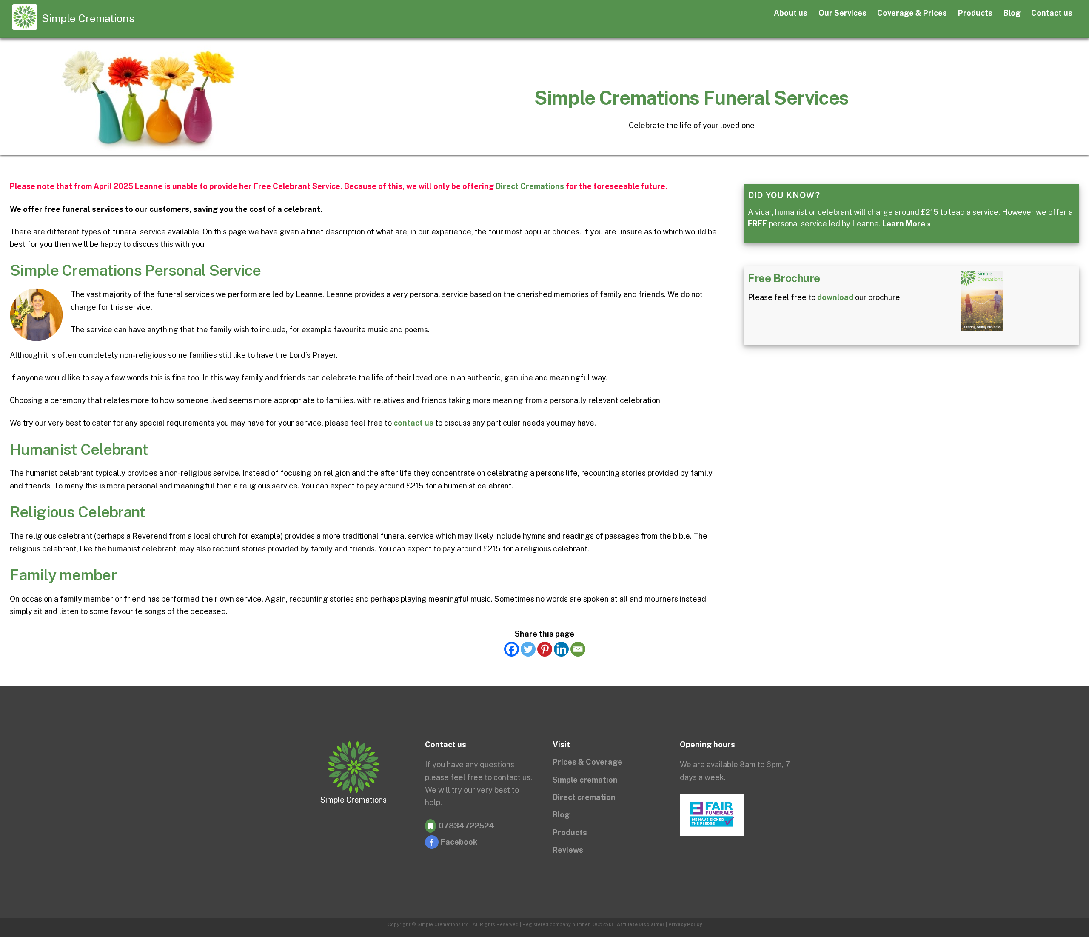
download (835, 297)
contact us (413, 422)
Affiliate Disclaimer (640, 924)
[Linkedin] (561, 649)
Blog (1012, 13)
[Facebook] (511, 649)
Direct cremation (584, 797)
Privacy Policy (685, 924)
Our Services (842, 13)
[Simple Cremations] (24, 25)
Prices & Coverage (587, 761)
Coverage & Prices (912, 13)
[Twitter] (528, 649)
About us (790, 13)
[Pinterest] (544, 649)
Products (975, 13)
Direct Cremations (530, 186)
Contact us (1051, 13)
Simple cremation (585, 779)
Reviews (568, 850)
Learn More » (906, 223)
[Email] (577, 649)
